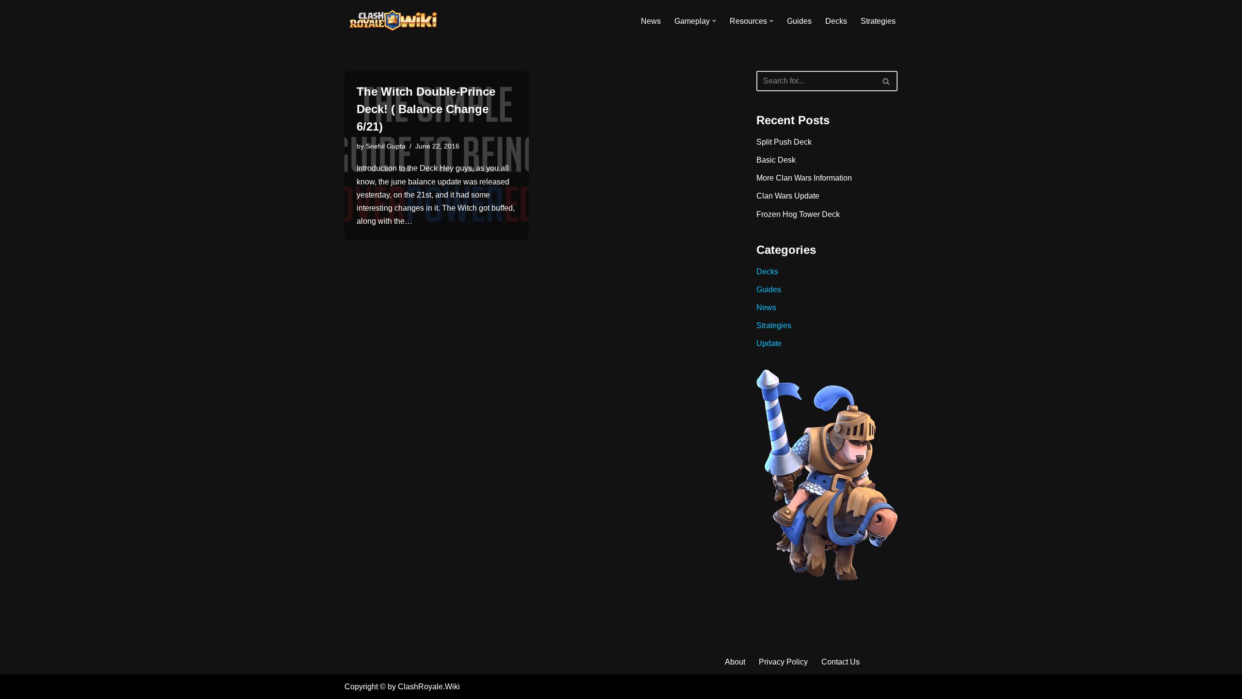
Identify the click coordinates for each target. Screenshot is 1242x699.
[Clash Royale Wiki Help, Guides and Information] (392, 21)
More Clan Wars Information (804, 178)
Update (769, 343)
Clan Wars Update (787, 196)
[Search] (887, 81)
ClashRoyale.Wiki (429, 686)
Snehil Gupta (386, 146)
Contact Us (840, 662)
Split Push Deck (784, 142)
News (651, 21)
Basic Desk (776, 160)
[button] (714, 21)
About (735, 662)
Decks (836, 21)
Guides (799, 21)
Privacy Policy (783, 662)
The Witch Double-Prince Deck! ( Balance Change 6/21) (426, 109)
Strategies (878, 21)
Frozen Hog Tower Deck (798, 214)
